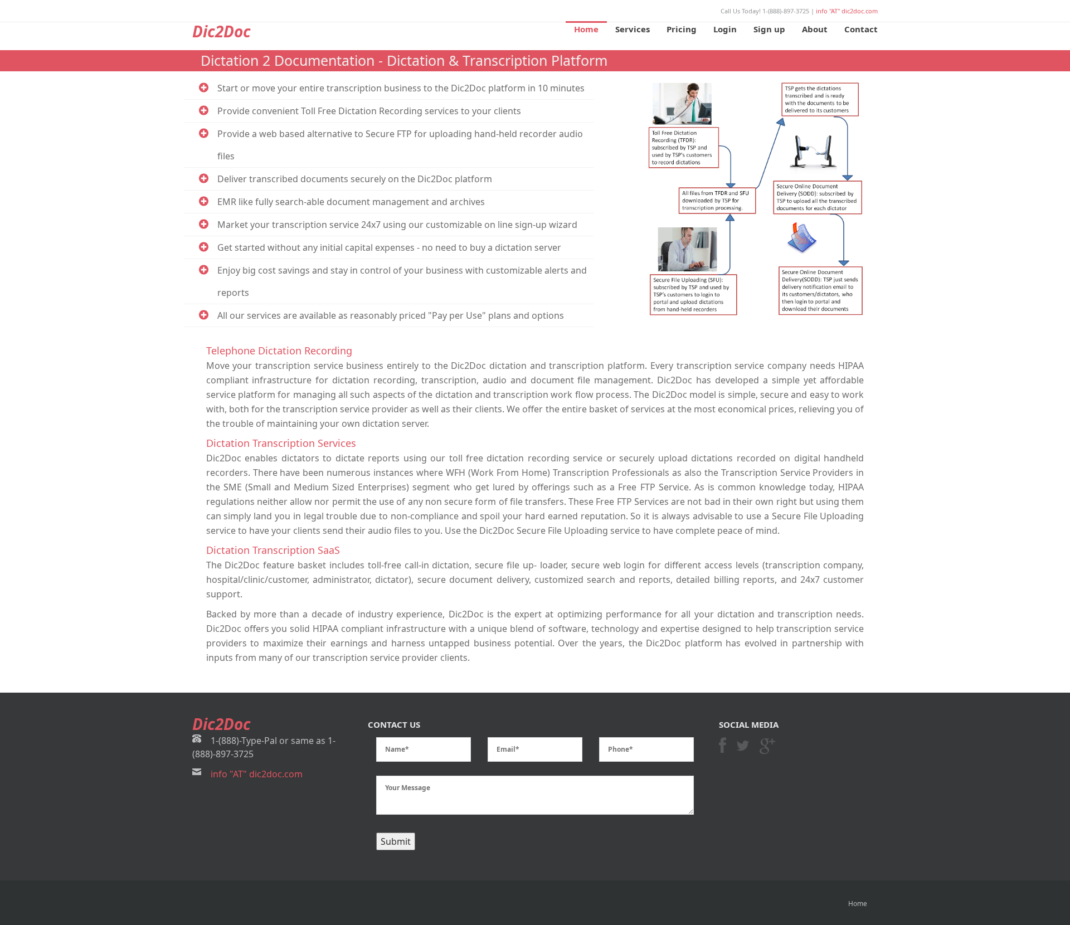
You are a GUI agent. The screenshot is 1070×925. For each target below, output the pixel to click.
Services (632, 29)
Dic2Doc (221, 31)
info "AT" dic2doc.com (847, 11)
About (815, 29)
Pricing (682, 29)
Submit (396, 841)
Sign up (769, 29)
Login (725, 29)
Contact (861, 29)
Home (586, 29)
